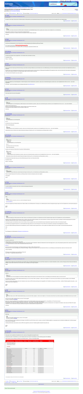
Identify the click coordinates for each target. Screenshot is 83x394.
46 (72, 13)
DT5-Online (8, 77)
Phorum (37, 392)
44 (70, 13)
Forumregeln (47, 391)
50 (31, 13)
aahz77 (7, 166)
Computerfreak (9, 113)
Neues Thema (20, 13)
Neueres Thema (8, 382)
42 (67, 13)
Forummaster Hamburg (15, 10)
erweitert (77, 10)
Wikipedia (15, 299)
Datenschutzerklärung (41, 391)
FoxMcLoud (8, 236)
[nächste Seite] (76, 13)
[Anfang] (60, 13)
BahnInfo (49, 392)
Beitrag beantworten (67, 20)
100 (32, 13)
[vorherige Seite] (61, 13)
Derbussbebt (8, 331)
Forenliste (7, 13)
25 (30, 13)
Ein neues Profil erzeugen (75, 0)
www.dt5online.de (31, 84)
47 (73, 13)
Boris (7, 192)
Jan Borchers (8, 211)
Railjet (7, 39)
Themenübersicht (13, 13)
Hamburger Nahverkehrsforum (22, 7)
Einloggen (67, 0)
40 (65, 13)
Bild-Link (6, 245)
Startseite (6, 7)
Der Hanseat (8, 51)
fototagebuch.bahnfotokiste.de (23, 231)
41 (66, 13)
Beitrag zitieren (75, 20)
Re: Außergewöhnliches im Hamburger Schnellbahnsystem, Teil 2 (14, 16)
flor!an (7, 63)
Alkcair (7, 182)
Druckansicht (42, 384)
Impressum (35, 391)
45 (71, 13)
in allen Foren (36, 13)
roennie (7, 15)
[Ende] (77, 13)
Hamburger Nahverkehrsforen (12, 7)
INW (7, 24)
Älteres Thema (15, 382)
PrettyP (7, 257)
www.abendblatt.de (9, 201)
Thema (29, 7)
